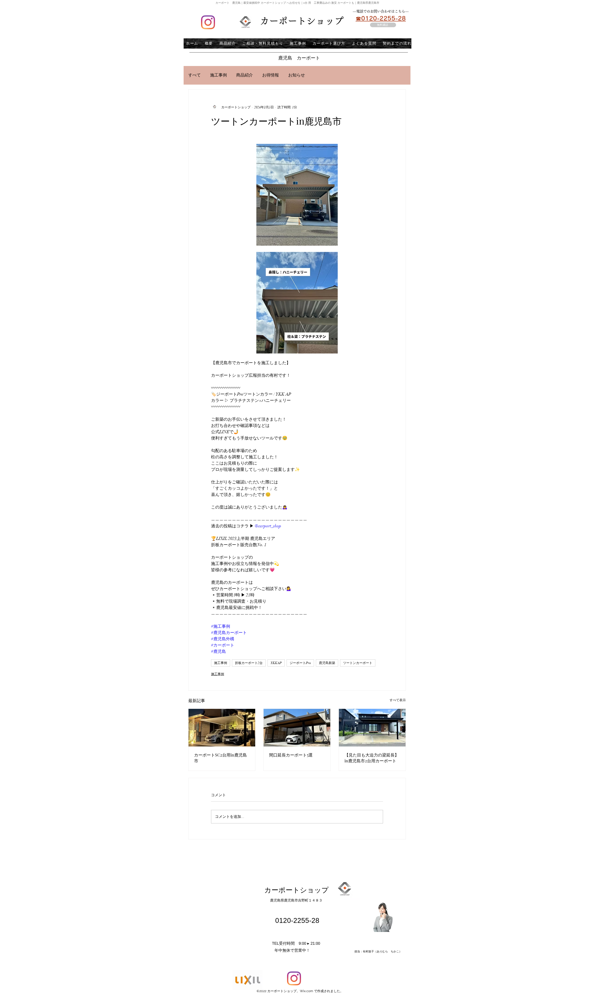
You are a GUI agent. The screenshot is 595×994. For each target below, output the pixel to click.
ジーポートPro (300, 663)
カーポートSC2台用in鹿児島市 (220, 757)
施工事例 (218, 75)
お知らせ (296, 75)
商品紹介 (244, 75)
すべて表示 (398, 700)
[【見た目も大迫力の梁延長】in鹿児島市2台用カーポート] (372, 727)
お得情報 (270, 75)
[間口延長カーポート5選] (297, 727)
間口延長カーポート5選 (291, 755)
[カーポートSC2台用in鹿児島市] (221, 727)
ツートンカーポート (357, 663)
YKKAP (276, 663)
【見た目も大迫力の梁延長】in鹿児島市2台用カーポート (371, 757)
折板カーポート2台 (249, 663)
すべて (194, 75)
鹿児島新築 (327, 663)
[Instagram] (208, 22)
